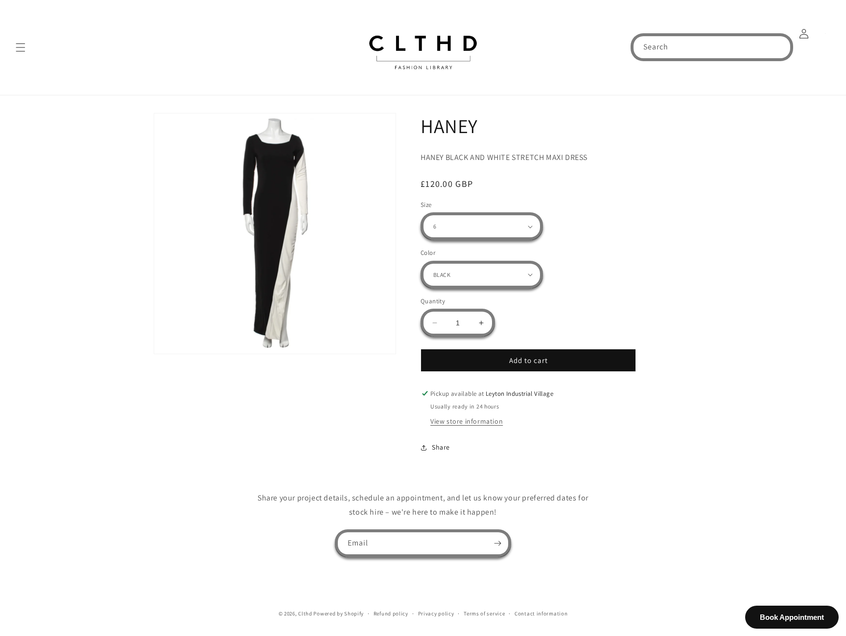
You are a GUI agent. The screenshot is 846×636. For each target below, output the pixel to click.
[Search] (779, 47)
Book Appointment (792, 617)
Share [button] (441, 447)
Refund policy (391, 613)
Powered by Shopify (338, 613)
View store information (466, 421)
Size (426, 205)
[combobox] (712, 47)
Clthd (305, 613)
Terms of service (484, 613)
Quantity (433, 301)
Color (428, 253)
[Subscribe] (497, 543)
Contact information (541, 613)
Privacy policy (436, 613)
